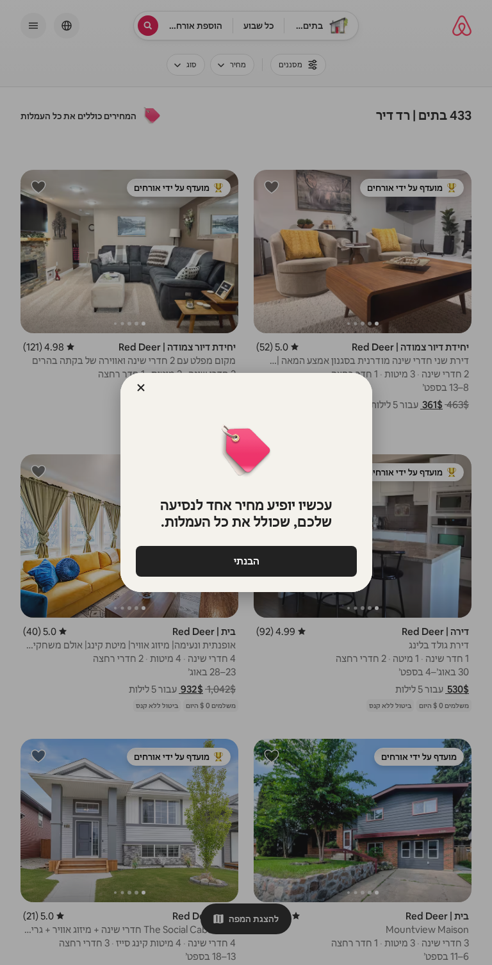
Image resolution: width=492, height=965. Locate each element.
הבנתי (246, 561)
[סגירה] (141, 388)
